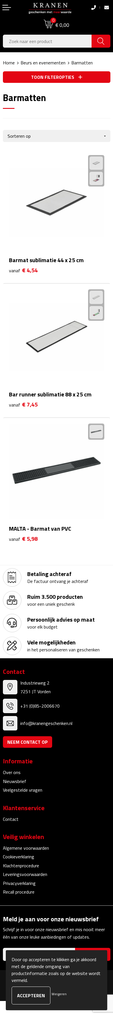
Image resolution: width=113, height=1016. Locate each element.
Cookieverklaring (18, 856)
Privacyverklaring (19, 883)
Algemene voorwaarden (26, 848)
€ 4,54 (23, 270)
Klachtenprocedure (21, 865)
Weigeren (59, 994)
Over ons (12, 772)
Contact (11, 819)
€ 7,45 (23, 405)
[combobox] (47, 41)
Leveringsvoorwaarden (25, 874)
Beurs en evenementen (43, 62)
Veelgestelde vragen (22, 789)
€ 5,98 (23, 539)
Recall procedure (18, 891)
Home (9, 62)
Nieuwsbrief (14, 781)
